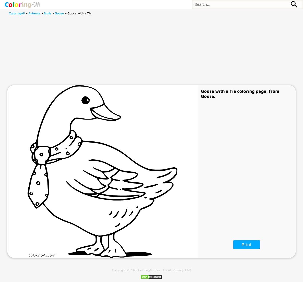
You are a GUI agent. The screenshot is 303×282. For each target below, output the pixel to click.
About (167, 270)
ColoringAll (17, 13)
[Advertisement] (151, 52)
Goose (59, 13)
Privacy (178, 270)
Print (247, 244)
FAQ (188, 270)
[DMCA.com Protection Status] (151, 278)
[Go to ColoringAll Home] (22, 4)
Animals (34, 13)
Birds (47, 13)
